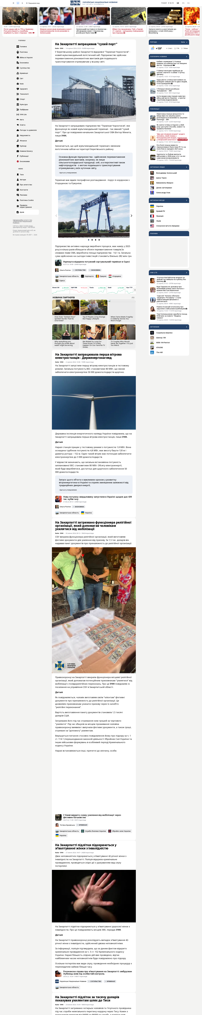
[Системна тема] (18, 3)
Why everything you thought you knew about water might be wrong (64, 343)
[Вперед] (198, 22)
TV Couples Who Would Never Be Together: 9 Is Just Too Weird (122, 343)
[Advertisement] (169, 252)
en (183, 3)
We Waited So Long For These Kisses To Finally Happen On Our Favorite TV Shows (94, 344)
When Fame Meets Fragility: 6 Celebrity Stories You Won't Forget (122, 319)
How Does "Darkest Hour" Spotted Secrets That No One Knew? (65, 319)
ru (188, 3)
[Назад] (56, 216)
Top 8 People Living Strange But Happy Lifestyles (94, 318)
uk (178, 3)
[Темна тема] (22, 3)
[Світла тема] (13, 3)
